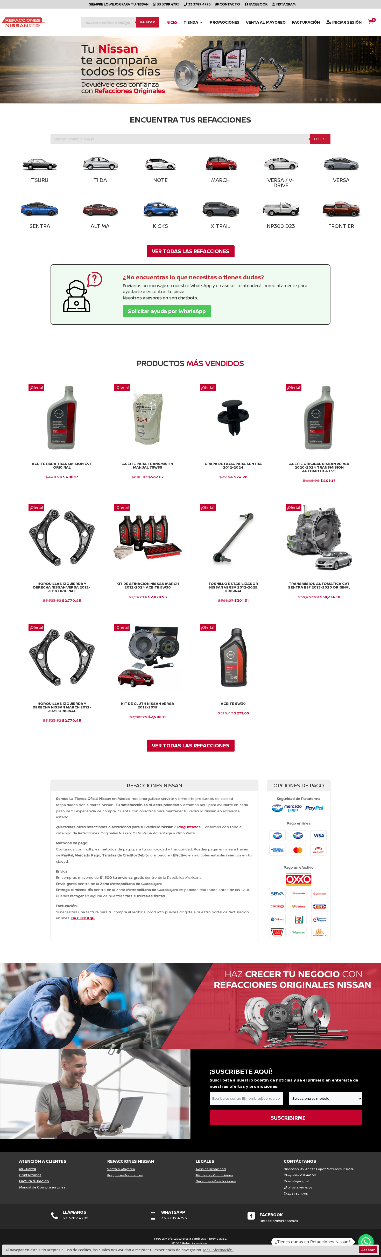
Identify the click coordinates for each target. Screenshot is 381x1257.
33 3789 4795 (167, 4)
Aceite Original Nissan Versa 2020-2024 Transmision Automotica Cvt (319, 467)
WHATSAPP (173, 1212)
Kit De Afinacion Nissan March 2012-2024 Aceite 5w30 (147, 585)
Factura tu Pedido (34, 1181)
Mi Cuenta (27, 1168)
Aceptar (368, 1250)
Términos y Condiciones (214, 1175)
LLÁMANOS (74, 1212)
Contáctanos (30, 1175)
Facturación (306, 23)
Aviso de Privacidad (211, 1169)
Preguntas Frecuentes (125, 1175)
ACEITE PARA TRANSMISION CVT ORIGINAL (62, 465)
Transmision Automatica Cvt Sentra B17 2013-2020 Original (319, 585)
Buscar (147, 22)
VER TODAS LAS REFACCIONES (190, 251)
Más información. (218, 1249)
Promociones (224, 23)
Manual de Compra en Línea (42, 1187)
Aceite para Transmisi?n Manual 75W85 (147, 465)
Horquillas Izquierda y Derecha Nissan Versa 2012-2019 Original (61, 587)
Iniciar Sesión (346, 22)
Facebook (257, 4)
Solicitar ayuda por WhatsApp (167, 311)
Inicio (171, 23)
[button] (366, 1242)
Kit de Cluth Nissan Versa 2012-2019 (147, 705)
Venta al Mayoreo (266, 23)
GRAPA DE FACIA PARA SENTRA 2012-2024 (233, 465)
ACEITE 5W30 (233, 703)
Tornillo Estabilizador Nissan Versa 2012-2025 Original (233, 587)
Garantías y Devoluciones (216, 1181)
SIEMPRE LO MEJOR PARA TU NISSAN (119, 4)
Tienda (191, 23)
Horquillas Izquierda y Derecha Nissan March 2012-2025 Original (62, 707)
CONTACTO (229, 4)
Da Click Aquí (83, 917)
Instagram (285, 4)
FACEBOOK (271, 1215)
